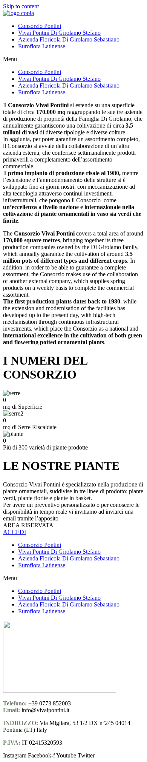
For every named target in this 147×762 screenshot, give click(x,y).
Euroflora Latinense (41, 46)
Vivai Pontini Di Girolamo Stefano (59, 32)
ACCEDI (14, 532)
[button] (73, 59)
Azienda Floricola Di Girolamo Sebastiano (68, 39)
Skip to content (21, 6)
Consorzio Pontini (39, 26)
